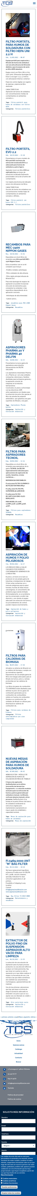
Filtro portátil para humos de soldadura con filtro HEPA (18, 104)
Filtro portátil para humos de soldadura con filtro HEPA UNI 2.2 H (18, 48)
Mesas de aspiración (23, 821)
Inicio (18, 1041)
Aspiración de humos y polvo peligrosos (17, 558)
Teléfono (5, 1134)
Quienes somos (18, 1045)
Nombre (5, 1117)
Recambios (19, 307)
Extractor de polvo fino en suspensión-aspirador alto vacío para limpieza (18, 948)
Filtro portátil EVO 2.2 (18, 150)
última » (33, 1017)
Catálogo (18, 1049)
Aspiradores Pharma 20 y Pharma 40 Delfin (15, 352)
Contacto (18, 1057)
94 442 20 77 (12, 1074)
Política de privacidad (15, 1095)
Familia (4, 1142)
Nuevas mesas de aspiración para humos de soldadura (17, 763)
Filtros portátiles (22, 109)
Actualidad (18, 1053)
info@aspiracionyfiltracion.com (16, 889)
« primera (4, 1017)
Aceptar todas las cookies (11, 1193)
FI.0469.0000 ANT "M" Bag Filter (18, 862)
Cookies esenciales (10, 1178)
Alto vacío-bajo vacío (19, 1002)
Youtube (11, 1088)
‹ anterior (10, 1017)
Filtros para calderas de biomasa (15, 659)
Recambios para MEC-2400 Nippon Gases (18, 248)
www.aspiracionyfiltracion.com (16, 892)
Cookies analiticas (9, 1181)
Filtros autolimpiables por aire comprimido (15, 716)
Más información (7, 1175)
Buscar (18, 1062)
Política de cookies (14, 1099)
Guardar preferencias (9, 1187)
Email (4, 1126)
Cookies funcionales (10, 1183)
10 (22, 1017)
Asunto (4, 1150)
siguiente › (27, 1017)
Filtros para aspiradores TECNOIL (15, 455)
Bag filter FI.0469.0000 (20, 896)
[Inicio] (6, 3)
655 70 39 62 (12, 1078)
